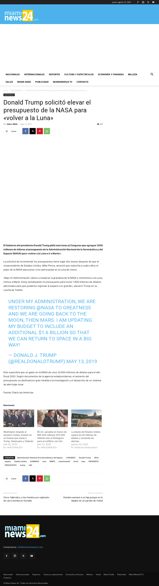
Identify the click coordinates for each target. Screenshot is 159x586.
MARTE (52, 461)
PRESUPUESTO (11, 465)
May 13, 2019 (81, 361)
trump (22, 465)
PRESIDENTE (93, 461)
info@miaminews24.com (30, 547)
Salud (9, 81)
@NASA (45, 308)
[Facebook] (138, 2)
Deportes (54, 74)
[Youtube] (153, 2)
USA (30, 465)
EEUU (96, 457)
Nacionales (13, 74)
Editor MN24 (12, 124)
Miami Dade (24, 81)
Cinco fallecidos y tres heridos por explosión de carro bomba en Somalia (26, 499)
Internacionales (34, 74)
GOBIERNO (34, 461)
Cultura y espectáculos (79, 74)
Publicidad (42, 81)
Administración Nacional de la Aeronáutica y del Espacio (40, 457)
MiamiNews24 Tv (62, 81)
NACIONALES (16, 90)
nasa (83, 461)
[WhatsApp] (47, 131)
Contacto (82, 81)
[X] (148, 2)
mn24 (75, 461)
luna (44, 461)
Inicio (5, 90)
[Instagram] (143, 2)
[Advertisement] (79, 47)
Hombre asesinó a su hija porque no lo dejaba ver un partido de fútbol (83, 499)
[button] (152, 74)
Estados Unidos (20, 461)
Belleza (132, 74)
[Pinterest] (40, 131)
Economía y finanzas (111, 74)
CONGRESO (70, 457)
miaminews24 (64, 461)
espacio (8, 461)
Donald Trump (85, 457)
